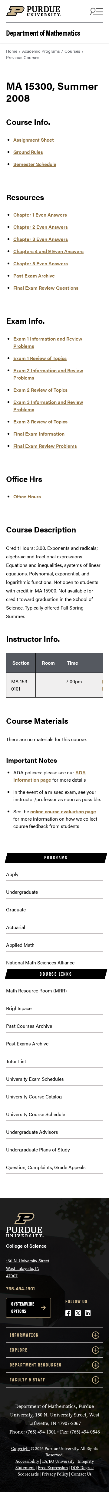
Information (24, 1335)
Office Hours (27, 496)
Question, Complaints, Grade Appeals (46, 1167)
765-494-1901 (20, 1288)
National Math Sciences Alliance (40, 962)
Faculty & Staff (27, 1380)
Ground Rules (28, 151)
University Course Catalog (34, 1096)
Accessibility (27, 1461)
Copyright (20, 1448)
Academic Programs (41, 51)
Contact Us (81, 1474)
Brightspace (18, 1008)
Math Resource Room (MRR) (36, 990)
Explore (19, 1350)
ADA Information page (49, 776)
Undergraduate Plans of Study (38, 1149)
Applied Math (20, 944)
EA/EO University (58, 1461)
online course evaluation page (63, 811)
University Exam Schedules (35, 1078)
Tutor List (16, 1061)
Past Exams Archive (27, 1043)
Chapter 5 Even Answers (40, 263)
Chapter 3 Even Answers (40, 238)
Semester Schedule (34, 164)
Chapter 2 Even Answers (40, 226)
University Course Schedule (35, 1114)
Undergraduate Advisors (32, 1131)
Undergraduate (22, 891)
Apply (12, 874)
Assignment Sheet (33, 139)
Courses (72, 51)
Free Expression (53, 1468)
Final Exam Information (38, 433)
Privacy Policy (55, 1474)
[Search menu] (95, 11)
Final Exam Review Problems (45, 445)
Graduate (16, 909)
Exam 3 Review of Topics (40, 421)
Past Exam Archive (34, 275)
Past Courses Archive (29, 1025)
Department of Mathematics (43, 32)
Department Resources (36, 1365)
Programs (56, 858)
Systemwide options (22, 1307)
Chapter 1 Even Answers (40, 214)
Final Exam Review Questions (45, 287)
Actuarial (15, 927)
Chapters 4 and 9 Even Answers (48, 251)
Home (11, 51)
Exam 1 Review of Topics (40, 358)
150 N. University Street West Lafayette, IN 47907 (27, 1267)
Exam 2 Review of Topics (40, 389)
